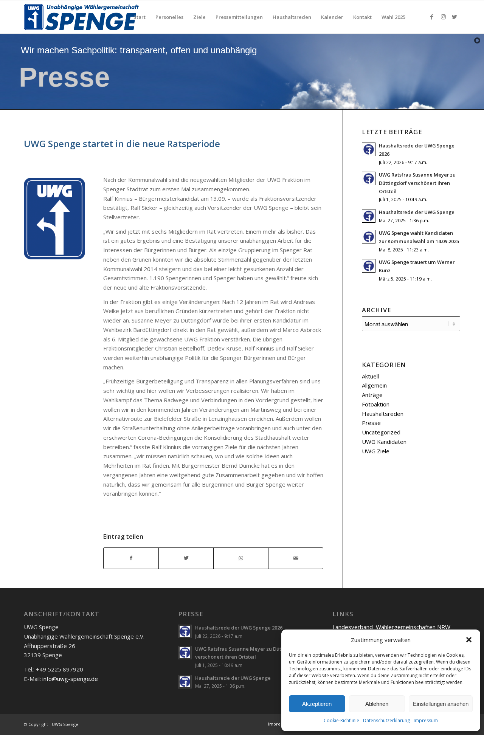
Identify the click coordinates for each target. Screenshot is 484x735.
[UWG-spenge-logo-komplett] (82, 17)
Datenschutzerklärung (386, 720)
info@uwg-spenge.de (70, 678)
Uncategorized (381, 432)
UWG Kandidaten (384, 441)
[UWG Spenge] (54, 218)
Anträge (372, 395)
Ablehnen (376, 704)
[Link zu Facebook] (431, 16)
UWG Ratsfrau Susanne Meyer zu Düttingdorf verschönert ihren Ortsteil (417, 182)
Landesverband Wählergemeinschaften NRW (391, 627)
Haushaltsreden (382, 413)
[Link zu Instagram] (443, 16)
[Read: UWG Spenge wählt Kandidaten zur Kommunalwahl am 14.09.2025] (368, 236)
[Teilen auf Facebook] (131, 558)
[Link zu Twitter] (454, 16)
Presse (371, 422)
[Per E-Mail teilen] (295, 558)
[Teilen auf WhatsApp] (241, 558)
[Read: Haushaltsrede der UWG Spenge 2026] (368, 149)
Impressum (426, 720)
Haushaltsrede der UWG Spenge (417, 212)
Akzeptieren (317, 704)
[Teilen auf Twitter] (186, 558)
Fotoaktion (375, 404)
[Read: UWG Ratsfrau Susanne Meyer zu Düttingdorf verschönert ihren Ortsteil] (368, 178)
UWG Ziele (375, 451)
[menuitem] (139, 17)
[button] (469, 640)
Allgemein (374, 385)
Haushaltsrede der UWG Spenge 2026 (238, 627)
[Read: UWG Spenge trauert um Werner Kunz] (368, 266)
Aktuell (370, 376)
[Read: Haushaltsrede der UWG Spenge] (368, 216)
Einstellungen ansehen (440, 704)
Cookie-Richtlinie (341, 720)
